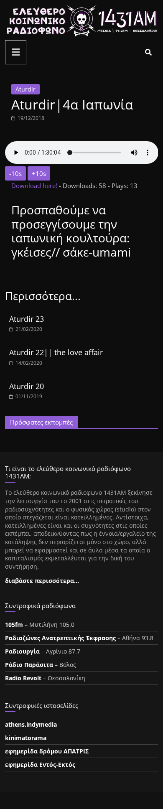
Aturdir (25, 89)
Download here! (35, 185)
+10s (39, 173)
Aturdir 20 (26, 386)
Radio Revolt (23, 678)
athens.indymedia (31, 724)
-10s (15, 173)
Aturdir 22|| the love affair (56, 352)
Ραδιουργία (22, 651)
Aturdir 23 (26, 319)
